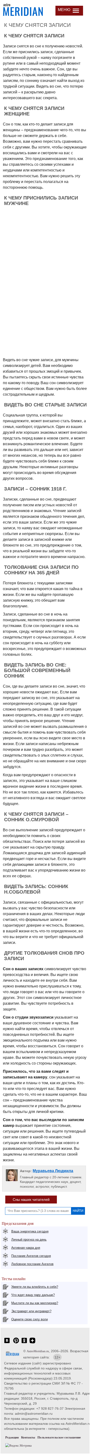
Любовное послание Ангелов (32, 1264)
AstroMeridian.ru (38, 1351)
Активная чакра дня (25, 1247)
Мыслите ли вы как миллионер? (34, 1303)
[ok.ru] (24, 1343)
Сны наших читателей (31, 1199)
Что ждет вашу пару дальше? (33, 1295)
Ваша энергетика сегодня (29, 1231)
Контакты (28, 1437)
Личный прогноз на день (29, 1239)
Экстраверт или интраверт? (31, 1311)
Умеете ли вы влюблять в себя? (34, 1287)
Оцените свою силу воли (29, 1319)
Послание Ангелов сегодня (31, 1256)
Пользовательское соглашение (59, 1437)
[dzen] (32, 1343)
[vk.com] (7, 1343)
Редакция (12, 1437)
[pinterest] (16, 1343)
